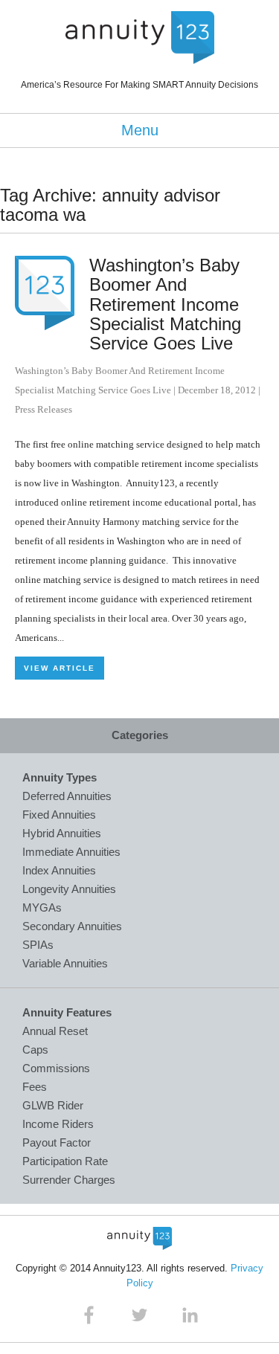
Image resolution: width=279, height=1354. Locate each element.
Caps (35, 1049)
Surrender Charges (68, 1179)
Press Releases (43, 409)
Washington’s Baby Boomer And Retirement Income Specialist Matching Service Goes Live (165, 304)
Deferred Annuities (67, 796)
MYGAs (42, 907)
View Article (59, 668)
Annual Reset (55, 1031)
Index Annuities (59, 870)
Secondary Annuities (72, 926)
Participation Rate (65, 1161)
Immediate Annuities (71, 851)
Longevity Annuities (69, 889)
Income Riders (58, 1124)
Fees (34, 1086)
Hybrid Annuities (61, 833)
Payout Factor (56, 1142)
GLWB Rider (52, 1105)
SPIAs (38, 944)
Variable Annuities (65, 963)
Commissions (56, 1068)
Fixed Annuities (59, 814)
